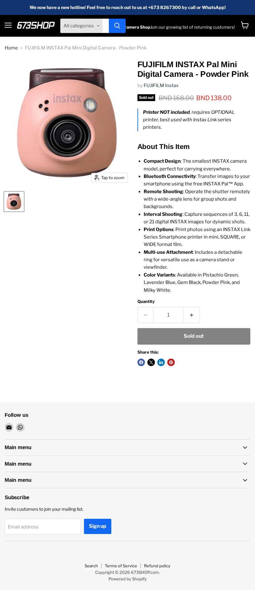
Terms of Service (121, 565)
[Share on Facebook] (141, 362)
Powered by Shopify (128, 578)
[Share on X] (151, 362)
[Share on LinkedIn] (161, 362)
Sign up (97, 526)
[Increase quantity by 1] (192, 315)
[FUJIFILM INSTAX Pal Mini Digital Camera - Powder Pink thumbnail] (14, 201)
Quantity (146, 301)
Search (91, 565)
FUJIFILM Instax (161, 85)
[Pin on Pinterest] (171, 362)
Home (11, 48)
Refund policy (157, 565)
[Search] (117, 26)
